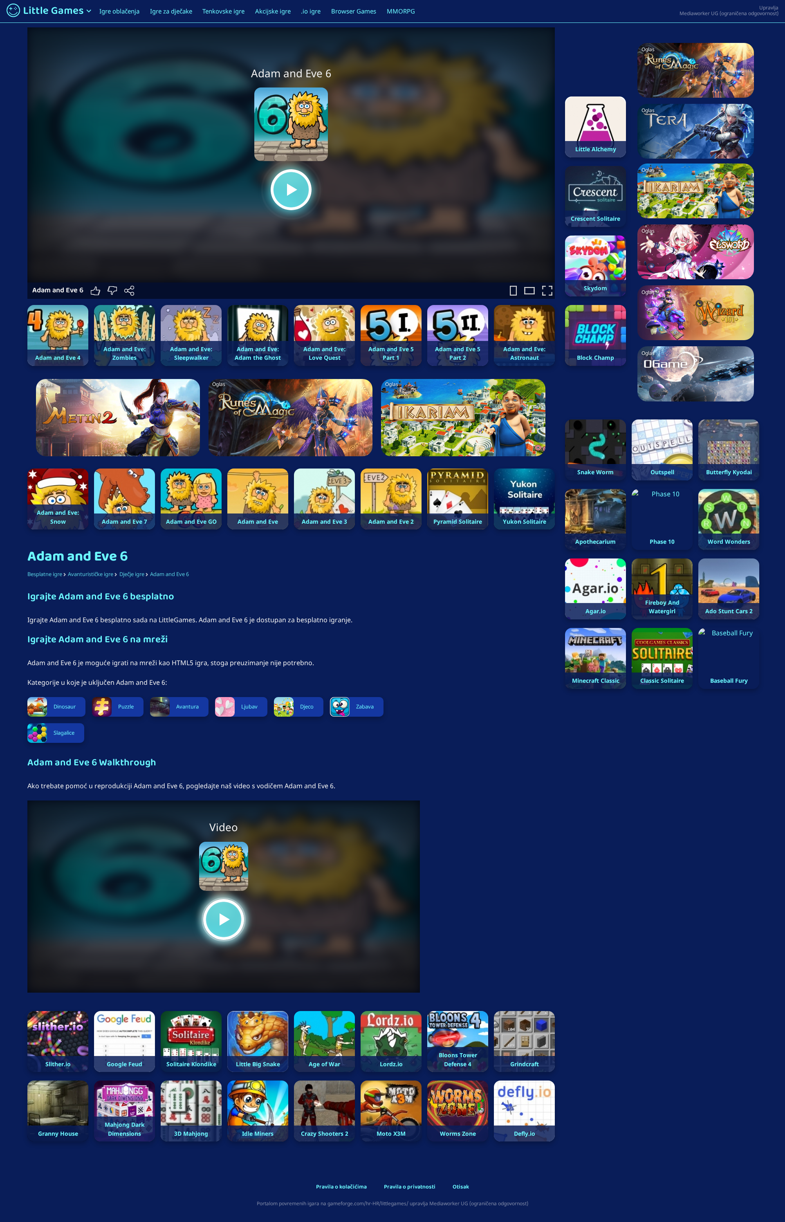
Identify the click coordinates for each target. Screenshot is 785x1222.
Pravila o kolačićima (341, 1187)
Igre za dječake (171, 11)
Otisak (461, 1187)
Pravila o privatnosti (409, 1187)
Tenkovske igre (223, 11)
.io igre (311, 11)
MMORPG (401, 11)
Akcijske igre (273, 11)
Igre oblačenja (119, 11)
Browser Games (353, 11)
